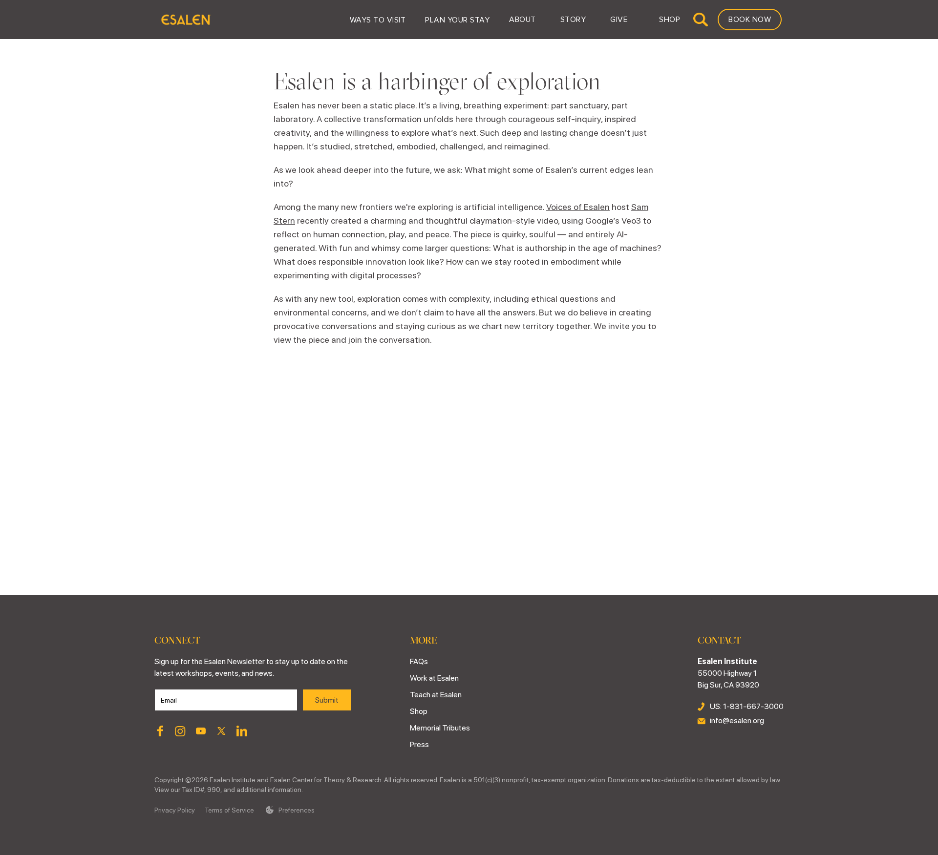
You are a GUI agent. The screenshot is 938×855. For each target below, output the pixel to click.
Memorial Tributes (440, 727)
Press (419, 744)
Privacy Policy (174, 810)
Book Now (749, 19)
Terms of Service (229, 810)
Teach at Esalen (436, 694)
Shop (418, 711)
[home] (185, 19)
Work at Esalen (434, 678)
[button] (378, 19)
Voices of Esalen (578, 207)
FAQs (419, 661)
